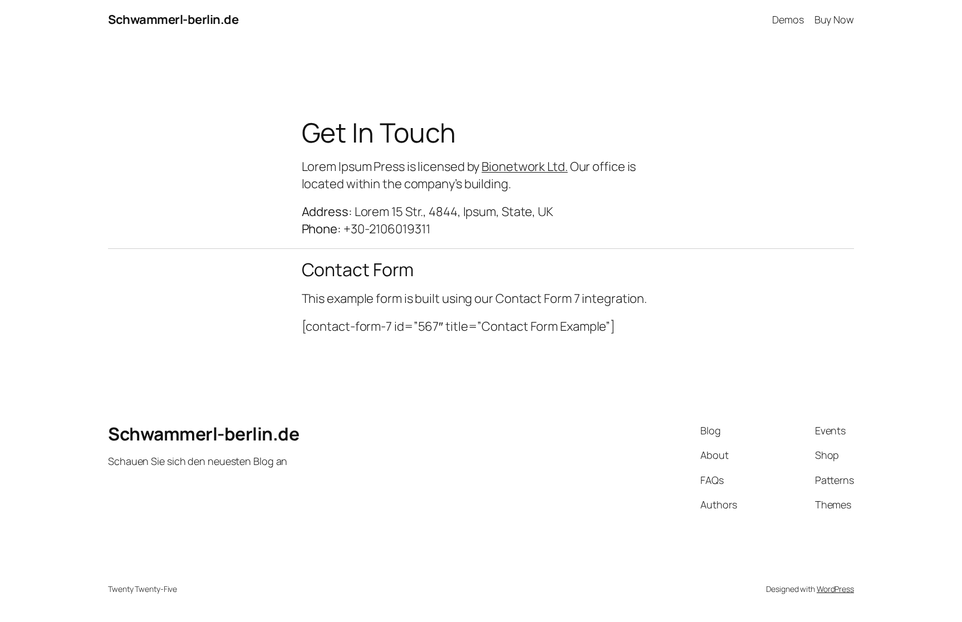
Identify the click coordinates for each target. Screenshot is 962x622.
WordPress (835, 589)
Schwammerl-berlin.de (173, 19)
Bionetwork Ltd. (525, 166)
